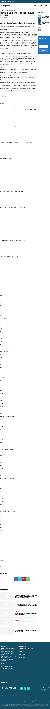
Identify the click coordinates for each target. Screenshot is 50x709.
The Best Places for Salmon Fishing (26, 648)
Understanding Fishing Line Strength (8, 674)
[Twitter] (20, 1)
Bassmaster (17, 611)
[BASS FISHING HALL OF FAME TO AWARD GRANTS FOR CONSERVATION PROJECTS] (7, 622)
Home (2, 10)
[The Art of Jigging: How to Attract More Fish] (39, 17)
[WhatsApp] (28, 579)
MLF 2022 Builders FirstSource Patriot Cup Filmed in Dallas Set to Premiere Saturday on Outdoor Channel (26, 605)
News (6, 10)
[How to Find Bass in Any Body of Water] (39, 28)
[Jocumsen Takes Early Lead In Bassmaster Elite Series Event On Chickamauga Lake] (7, 613)
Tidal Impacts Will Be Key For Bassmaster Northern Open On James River (25, 631)
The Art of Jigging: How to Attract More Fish (45, 17)
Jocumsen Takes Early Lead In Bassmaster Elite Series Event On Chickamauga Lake (26, 613)
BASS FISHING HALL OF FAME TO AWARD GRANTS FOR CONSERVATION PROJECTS (24, 622)
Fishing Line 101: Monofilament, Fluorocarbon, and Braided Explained (8, 669)
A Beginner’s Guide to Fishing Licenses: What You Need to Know (8, 657)
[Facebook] (16, 1)
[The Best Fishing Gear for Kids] (39, 22)
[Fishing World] (5, 6)
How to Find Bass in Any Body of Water (45, 29)
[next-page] (41, 33)
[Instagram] (18, 1)
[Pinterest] (24, 579)
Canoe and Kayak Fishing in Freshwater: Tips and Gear (6, 676)
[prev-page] (39, 33)
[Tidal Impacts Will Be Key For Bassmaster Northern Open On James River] (7, 631)
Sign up (43, 50)
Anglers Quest (13, 10)
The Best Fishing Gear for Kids (45, 23)
